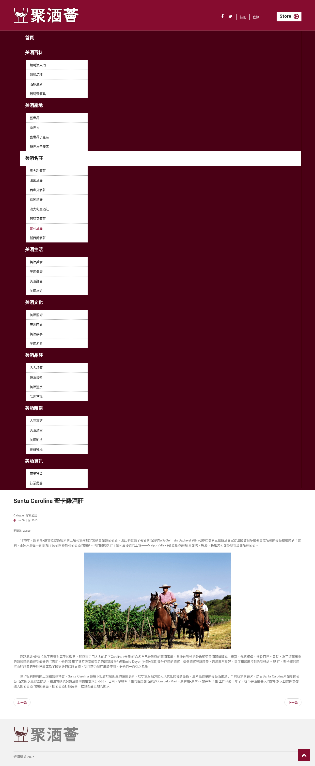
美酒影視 (36, 439)
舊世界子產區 (39, 137)
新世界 (34, 127)
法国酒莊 (36, 180)
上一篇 (22, 702)
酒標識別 (36, 84)
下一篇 (293, 702)
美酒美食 (36, 261)
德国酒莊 (36, 199)
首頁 (29, 37)
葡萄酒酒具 (38, 93)
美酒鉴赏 (36, 386)
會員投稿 (36, 449)
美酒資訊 (34, 461)
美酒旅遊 (36, 290)
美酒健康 (36, 271)
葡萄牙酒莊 (38, 218)
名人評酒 (36, 367)
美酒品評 (34, 355)
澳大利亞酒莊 (39, 209)
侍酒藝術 (36, 377)
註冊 (243, 17)
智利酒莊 (36, 228)
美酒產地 (34, 105)
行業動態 (36, 483)
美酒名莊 (34, 158)
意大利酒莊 (38, 170)
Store (285, 16)
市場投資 (36, 473)
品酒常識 (36, 396)
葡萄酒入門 (38, 64)
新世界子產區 (39, 146)
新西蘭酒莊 (38, 237)
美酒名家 (36, 343)
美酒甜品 (36, 281)
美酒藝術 (36, 314)
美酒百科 (34, 52)
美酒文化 (34, 302)
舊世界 (34, 117)
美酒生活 (34, 249)
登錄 (256, 17)
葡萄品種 (36, 74)
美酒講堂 (36, 430)
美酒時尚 (36, 324)
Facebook (222, 16)
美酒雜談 (34, 408)
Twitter (230, 16)
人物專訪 (36, 420)
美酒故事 (36, 333)
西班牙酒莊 (38, 189)
